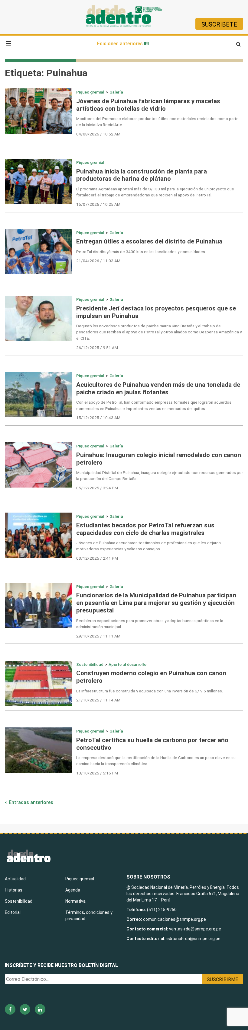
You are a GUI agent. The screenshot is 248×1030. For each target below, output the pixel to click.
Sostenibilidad (89, 664)
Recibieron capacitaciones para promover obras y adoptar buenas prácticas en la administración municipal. (149, 623)
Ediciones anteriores (120, 43)
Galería (116, 92)
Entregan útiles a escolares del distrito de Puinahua (149, 241)
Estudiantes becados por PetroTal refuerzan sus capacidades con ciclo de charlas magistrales (145, 529)
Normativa (75, 901)
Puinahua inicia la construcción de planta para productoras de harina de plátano (141, 175)
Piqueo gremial (90, 92)
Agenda (72, 890)
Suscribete (219, 24)
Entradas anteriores (31, 802)
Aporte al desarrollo (127, 664)
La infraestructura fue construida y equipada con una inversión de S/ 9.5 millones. (149, 690)
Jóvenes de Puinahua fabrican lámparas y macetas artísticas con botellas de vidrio (148, 104)
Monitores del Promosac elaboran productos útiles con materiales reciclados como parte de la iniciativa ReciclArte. (157, 121)
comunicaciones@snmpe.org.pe (175, 919)
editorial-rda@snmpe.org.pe (193, 938)
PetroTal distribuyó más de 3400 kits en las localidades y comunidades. (141, 251)
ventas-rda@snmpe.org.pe (195, 929)
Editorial (13, 912)
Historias (13, 890)
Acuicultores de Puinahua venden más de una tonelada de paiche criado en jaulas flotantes (158, 388)
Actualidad (15, 878)
